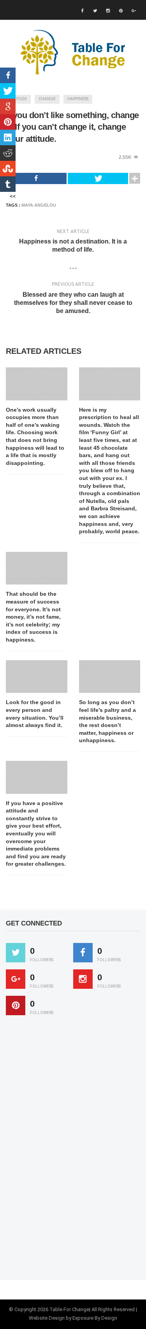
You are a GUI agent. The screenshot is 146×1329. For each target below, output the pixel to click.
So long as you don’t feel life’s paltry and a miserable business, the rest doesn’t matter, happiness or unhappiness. (107, 721)
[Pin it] (15, 1005)
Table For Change (69, 1309)
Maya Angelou (38, 205)
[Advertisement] (64, 1151)
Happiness (77, 99)
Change (47, 99)
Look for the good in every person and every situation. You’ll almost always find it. (34, 713)
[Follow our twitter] (15, 952)
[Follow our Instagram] (83, 979)
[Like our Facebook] (83, 952)
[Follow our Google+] (15, 979)
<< (12, 196)
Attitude (18, 99)
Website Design (47, 1318)
